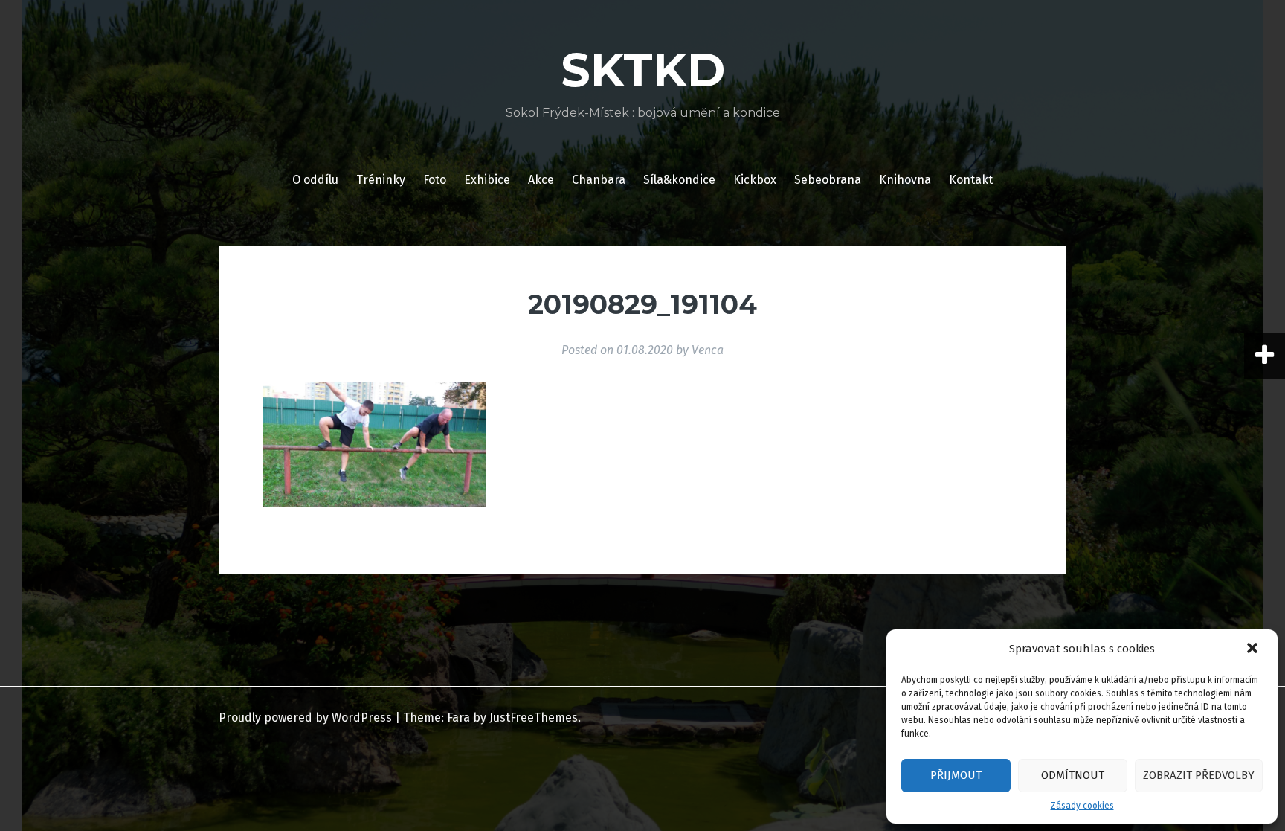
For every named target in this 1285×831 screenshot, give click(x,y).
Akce (541, 180)
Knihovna (905, 180)
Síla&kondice (679, 180)
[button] (1254, 649)
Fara (458, 717)
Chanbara (598, 180)
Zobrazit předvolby (1199, 775)
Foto (434, 180)
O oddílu (315, 180)
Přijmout (956, 775)
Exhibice (487, 180)
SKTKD (643, 70)
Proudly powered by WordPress (305, 717)
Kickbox (754, 180)
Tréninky (380, 180)
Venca (708, 350)
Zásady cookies (1082, 805)
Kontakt (971, 180)
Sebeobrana (827, 180)
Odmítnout (1072, 775)
